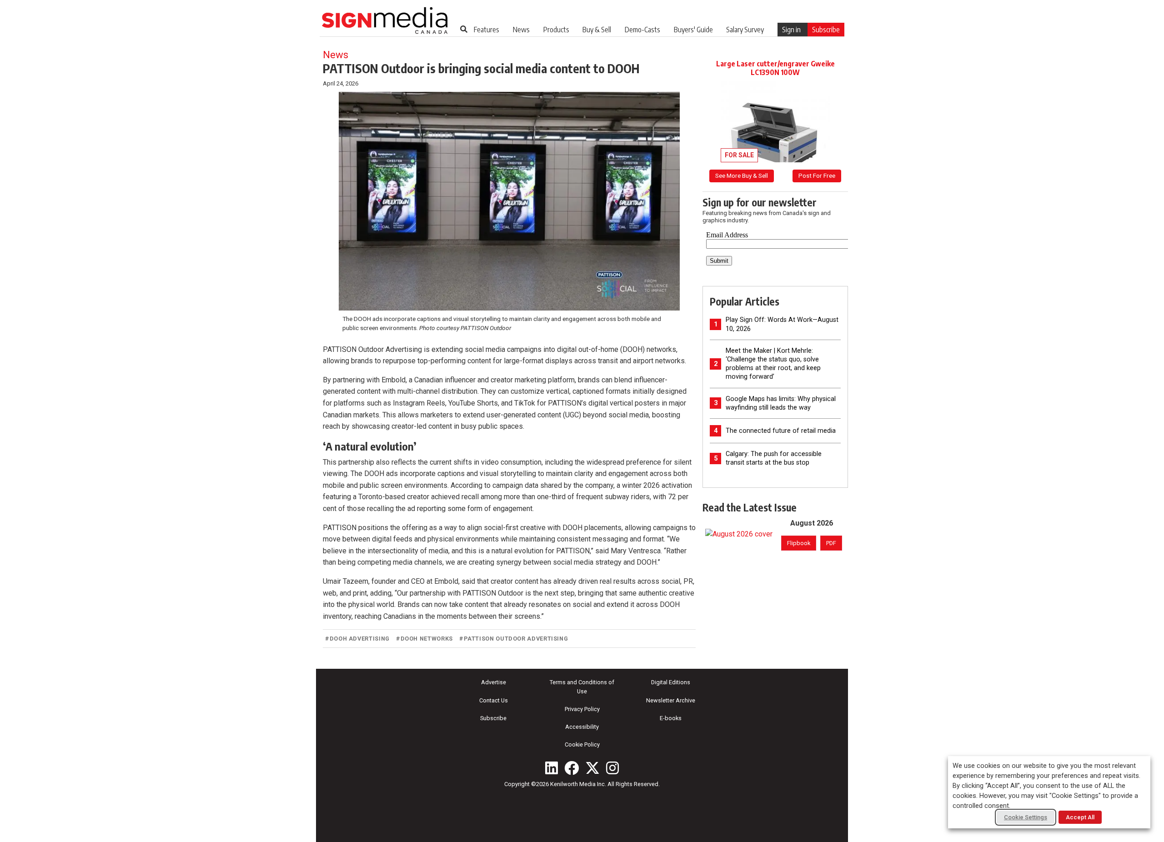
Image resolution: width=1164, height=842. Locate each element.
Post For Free (816, 175)
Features (486, 29)
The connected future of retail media (781, 431)
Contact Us (493, 700)
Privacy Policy (582, 709)
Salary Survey (745, 29)
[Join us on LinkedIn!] (551, 768)
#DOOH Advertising (357, 638)
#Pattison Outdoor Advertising (513, 638)
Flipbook (798, 543)
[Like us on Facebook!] (571, 768)
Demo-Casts (642, 29)
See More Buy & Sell (741, 175)
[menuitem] (486, 29)
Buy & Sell (596, 29)
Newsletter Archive (670, 700)
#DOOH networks (424, 638)
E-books (671, 718)
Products (556, 29)
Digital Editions (670, 682)
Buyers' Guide (693, 29)
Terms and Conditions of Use (582, 686)
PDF (831, 543)
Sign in (791, 29)
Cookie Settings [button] (1025, 817)
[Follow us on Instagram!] (612, 768)
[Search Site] (463, 29)
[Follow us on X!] (592, 768)
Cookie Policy (582, 744)
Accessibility (582, 726)
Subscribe (826, 29)
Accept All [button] (1080, 817)
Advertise (493, 682)
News (521, 29)
